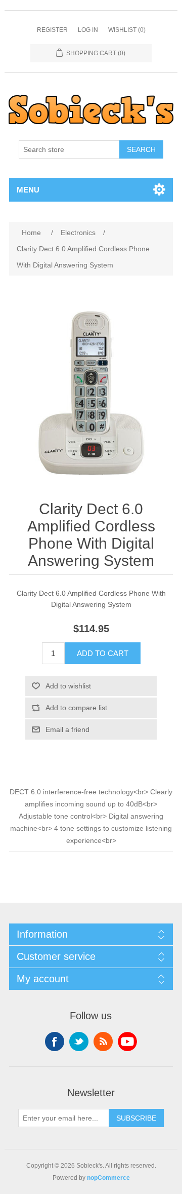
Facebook (54, 1041)
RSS (103, 1041)
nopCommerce (108, 1177)
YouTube (127, 1041)
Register (52, 29)
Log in (88, 29)
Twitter (78, 1041)
